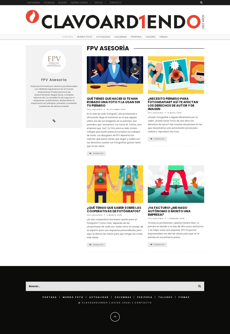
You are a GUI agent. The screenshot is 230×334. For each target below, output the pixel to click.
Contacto (115, 2)
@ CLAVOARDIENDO (93, 302)
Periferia (136, 36)
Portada (67, 36)
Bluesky (62, 2)
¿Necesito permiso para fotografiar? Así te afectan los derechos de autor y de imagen (173, 103)
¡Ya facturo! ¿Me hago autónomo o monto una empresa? (169, 211)
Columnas (120, 36)
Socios (99, 2)
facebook (49, 2)
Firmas (164, 36)
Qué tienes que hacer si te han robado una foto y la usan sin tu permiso (113, 102)
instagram (33, 2)
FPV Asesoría (94, 109)
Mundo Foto (84, 36)
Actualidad (103, 36)
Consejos (98, 153)
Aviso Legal (121, 302)
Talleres (151, 36)
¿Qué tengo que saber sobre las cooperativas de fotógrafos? (114, 209)
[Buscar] (201, 2)
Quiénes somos (79, 2)
